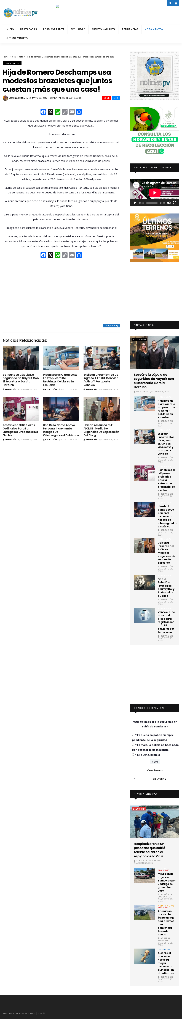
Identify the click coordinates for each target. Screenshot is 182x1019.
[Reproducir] (135, 203)
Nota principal (166, 906)
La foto (162, 868)
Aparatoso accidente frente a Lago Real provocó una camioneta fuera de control (166, 922)
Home (6, 56)
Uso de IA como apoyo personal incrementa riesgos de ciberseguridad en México (61, 430)
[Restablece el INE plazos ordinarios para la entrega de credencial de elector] (21, 409)
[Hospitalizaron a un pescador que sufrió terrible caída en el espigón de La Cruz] (154, 822)
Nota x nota (153, 29)
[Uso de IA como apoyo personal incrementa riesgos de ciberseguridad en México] (61, 409)
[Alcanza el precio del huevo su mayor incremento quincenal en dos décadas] (144, 956)
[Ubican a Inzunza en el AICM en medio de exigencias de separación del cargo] (102, 409)
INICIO (10, 29)
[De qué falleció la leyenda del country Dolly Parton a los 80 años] (144, 582)
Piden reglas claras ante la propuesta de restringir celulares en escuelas (60, 380)
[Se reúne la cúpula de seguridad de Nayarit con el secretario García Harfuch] (21, 358)
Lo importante (54, 29)
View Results (155, 770)
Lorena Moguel (18, 98)
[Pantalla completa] (174, 203)
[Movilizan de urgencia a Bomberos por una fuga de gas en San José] (144, 875)
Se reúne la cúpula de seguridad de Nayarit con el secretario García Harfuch (21, 380)
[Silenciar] (169, 203)
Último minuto (17, 38)
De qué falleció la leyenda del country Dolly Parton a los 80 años (166, 587)
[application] (154, 192)
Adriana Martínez (164, 939)
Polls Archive (158, 778)
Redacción (11, 389)
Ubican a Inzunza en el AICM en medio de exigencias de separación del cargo (101, 430)
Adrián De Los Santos (148, 860)
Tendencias (130, 29)
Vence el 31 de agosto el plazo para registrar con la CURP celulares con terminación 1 (166, 622)
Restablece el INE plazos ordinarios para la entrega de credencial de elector (20, 430)
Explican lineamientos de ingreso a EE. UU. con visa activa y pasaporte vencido (101, 380)
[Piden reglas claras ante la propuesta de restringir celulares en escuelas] (61, 358)
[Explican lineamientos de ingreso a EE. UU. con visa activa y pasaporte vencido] (102, 358)
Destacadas (28, 29)
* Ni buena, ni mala (147, 754)
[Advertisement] (61, 291)
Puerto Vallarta (104, 29)
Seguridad (78, 29)
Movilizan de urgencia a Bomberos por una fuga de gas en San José (167, 882)
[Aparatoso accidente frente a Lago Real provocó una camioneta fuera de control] (144, 912)
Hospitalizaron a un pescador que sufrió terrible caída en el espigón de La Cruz (149, 850)
